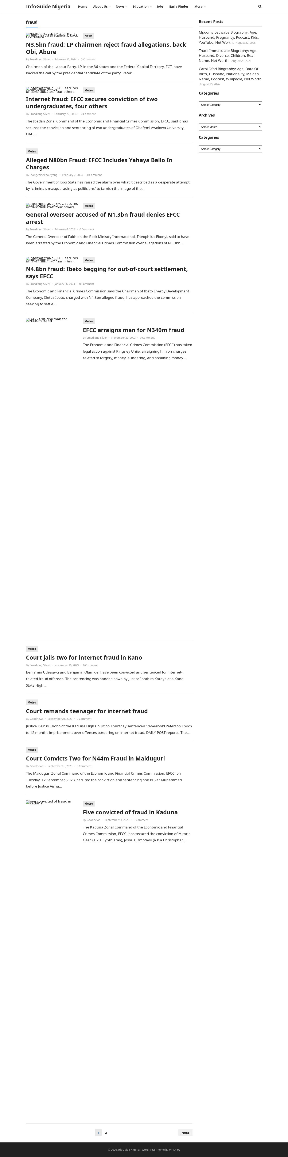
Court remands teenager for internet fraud (87, 711)
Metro (89, 90)
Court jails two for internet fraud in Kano (84, 657)
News (88, 36)
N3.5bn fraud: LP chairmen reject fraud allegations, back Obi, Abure (106, 48)
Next (185, 1132)
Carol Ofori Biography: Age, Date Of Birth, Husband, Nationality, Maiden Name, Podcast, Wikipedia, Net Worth (230, 73)
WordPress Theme (153, 1150)
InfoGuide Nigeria (48, 6)
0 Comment (88, 59)
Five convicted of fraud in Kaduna (130, 812)
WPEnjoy (174, 1150)
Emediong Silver (40, 59)
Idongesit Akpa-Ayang (44, 175)
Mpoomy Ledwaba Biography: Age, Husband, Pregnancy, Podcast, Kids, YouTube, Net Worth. (229, 37)
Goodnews (36, 719)
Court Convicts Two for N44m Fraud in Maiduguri (95, 758)
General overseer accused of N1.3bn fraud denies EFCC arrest (103, 217)
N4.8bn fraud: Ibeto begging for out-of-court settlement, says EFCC (107, 272)
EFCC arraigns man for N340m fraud (133, 330)
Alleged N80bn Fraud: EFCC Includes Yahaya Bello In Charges (99, 163)
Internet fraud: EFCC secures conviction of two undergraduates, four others (92, 102)
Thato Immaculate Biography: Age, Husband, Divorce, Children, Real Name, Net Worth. (228, 55)
